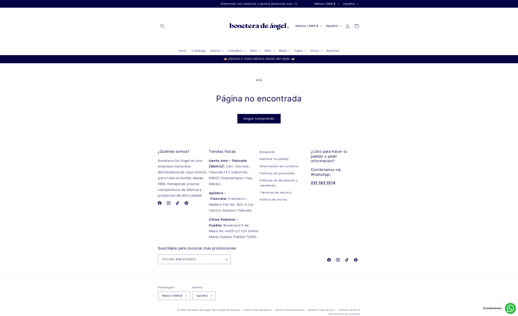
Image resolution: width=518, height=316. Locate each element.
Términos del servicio (321, 309)
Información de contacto (279, 166)
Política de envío (349, 309)
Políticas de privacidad (277, 173)
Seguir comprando (259, 118)
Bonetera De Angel (199, 309)
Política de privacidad (290, 309)
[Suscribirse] (226, 259)
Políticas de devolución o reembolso (279, 182)
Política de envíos (273, 200)
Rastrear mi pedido (274, 159)
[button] (162, 26)
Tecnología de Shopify (226, 309)
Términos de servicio (276, 193)
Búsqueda (267, 152)
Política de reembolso (258, 309)
